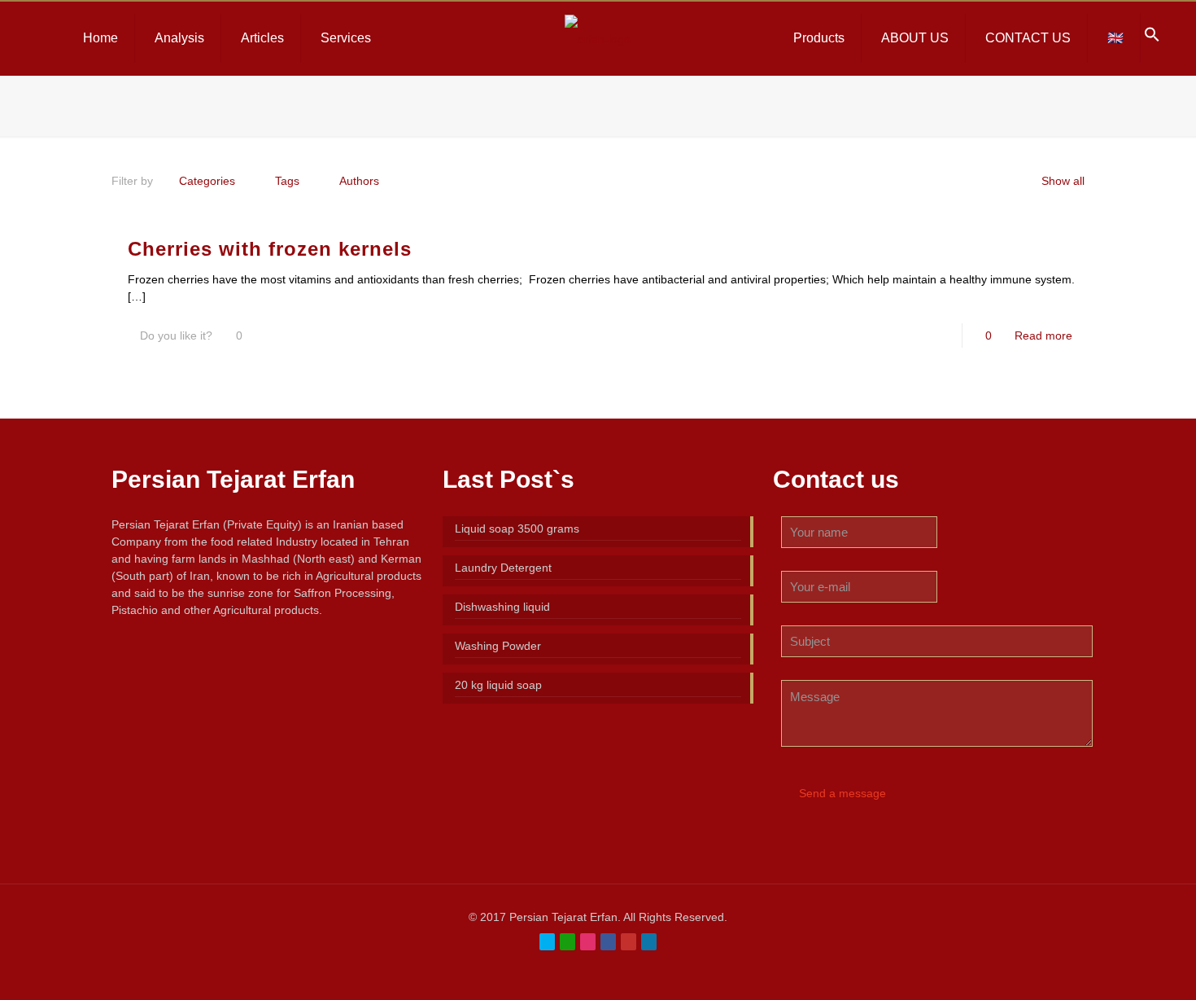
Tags (287, 180)
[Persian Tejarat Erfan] (598, 38)
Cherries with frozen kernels (270, 249)
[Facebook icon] (608, 941)
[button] (1152, 38)
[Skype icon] (547, 941)
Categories (207, 180)
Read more (1043, 335)
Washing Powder (498, 645)
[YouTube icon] (628, 941)
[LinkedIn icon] (649, 941)
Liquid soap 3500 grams (517, 528)
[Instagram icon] (588, 941)
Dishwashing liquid (502, 606)
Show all (1063, 180)
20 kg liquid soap (498, 684)
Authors (359, 180)
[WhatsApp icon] (567, 941)
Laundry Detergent (503, 567)
